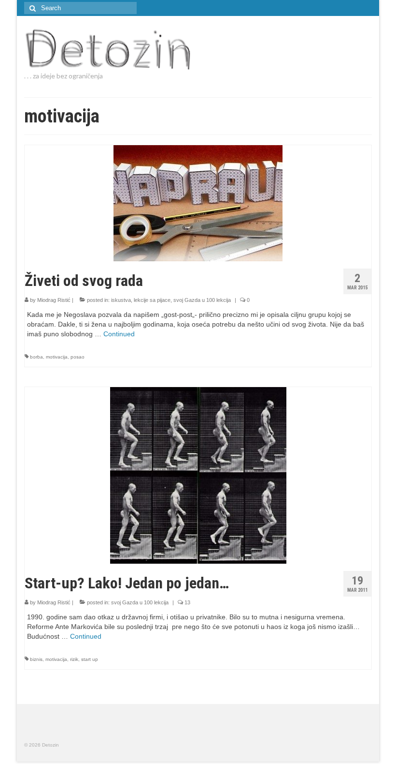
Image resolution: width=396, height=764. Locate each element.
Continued (119, 334)
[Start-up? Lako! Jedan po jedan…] (198, 475)
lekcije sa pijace (152, 300)
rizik (74, 659)
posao (78, 357)
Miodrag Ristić (54, 300)
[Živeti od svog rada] (198, 203)
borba (36, 357)
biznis (36, 659)
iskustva (121, 300)
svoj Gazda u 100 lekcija (202, 300)
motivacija (57, 357)
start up (89, 659)
